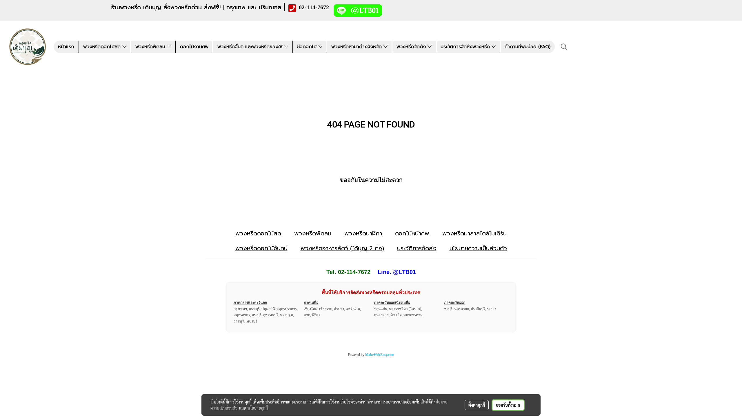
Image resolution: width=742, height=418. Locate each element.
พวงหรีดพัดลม (151, 46)
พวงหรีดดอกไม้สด (102, 46)
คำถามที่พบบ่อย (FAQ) (527, 46)
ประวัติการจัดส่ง (417, 248)
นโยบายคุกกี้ (258, 407)
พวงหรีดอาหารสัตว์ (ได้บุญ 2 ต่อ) (342, 248)
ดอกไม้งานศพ (194, 46)
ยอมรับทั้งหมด (508, 405)
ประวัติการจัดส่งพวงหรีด (466, 46)
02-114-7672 (314, 7)
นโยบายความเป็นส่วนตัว (478, 248)
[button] (564, 46)
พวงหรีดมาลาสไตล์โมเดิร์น (474, 233)
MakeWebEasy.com (379, 355)
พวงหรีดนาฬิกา (363, 233)
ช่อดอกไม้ (307, 46)
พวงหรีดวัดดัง (412, 46)
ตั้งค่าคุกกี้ (476, 405)
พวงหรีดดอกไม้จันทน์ (261, 248)
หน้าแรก (66, 46)
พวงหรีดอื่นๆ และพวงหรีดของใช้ (250, 46)
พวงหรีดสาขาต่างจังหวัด (357, 46)
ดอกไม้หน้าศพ (412, 233)
